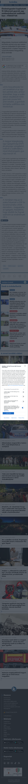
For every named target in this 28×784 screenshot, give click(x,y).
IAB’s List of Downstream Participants (15, 385)
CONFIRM (8, 413)
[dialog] (14, 392)
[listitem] (14, 389)
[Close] (25, 366)
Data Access (14, 417)
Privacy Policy (21, 417)
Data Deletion (6, 417)
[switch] (23, 392)
